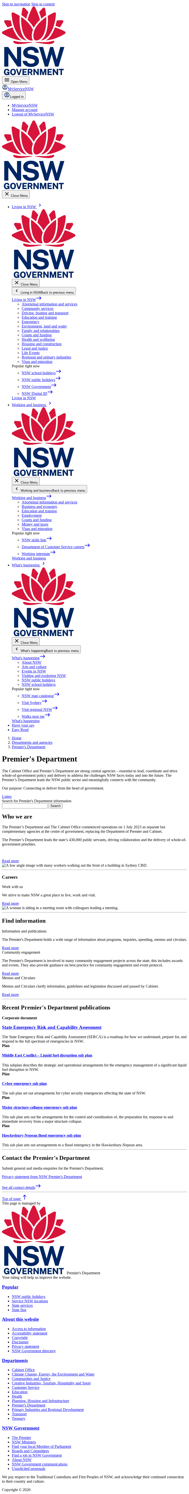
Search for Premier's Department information (36, 801)
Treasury (18, 1418)
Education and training (39, 317)
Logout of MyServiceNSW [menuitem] (33, 114)
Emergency (30, 322)
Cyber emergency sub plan (24, 1083)
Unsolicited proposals (28, 1468)
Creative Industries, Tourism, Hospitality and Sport (51, 1383)
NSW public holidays (38, 680)
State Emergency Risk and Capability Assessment (51, 1027)
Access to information (29, 1329)
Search (55, 806)
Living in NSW (27, 300)
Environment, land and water (44, 326)
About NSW (31, 662)
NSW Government (20, 1428)
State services (22, 1305)
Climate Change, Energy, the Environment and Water (53, 1374)
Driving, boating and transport (45, 313)
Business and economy (39, 506)
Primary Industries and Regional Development (48, 1410)
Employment (32, 515)
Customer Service (25, 1387)
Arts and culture (34, 667)
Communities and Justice (31, 1379)
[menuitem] (25, 105)
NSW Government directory (34, 1351)
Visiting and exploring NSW (44, 676)
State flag (19, 1310)
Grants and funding (37, 335)
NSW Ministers (24, 1442)
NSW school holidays (39, 684)
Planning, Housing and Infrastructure (40, 1401)
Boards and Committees (30, 1451)
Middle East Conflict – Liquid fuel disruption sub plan (47, 1055)
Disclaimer (20, 1342)
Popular (10, 1287)
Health (17, 1396)
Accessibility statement (29, 1333)
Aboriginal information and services (49, 304)
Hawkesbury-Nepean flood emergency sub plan (41, 1135)
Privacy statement (25, 1346)
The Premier (21, 1438)
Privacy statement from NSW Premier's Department (42, 1177)
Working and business (32, 498)
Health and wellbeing (38, 339)
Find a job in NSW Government (37, 1455)
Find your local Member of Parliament (41, 1446)
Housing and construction (42, 344)
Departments (15, 1360)
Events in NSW (34, 671)
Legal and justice (35, 348)
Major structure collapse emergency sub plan (39, 1107)
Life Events (31, 353)
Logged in (17, 97)
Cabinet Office (23, 1370)
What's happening (29, 658)
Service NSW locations (30, 1301)
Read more (10, 861)
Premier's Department (28, 1405)
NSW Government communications (39, 1464)
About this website (20, 1319)
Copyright (20, 1338)
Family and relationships (41, 331)
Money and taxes (35, 524)
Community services (37, 308)
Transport (19, 1414)
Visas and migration (37, 361)
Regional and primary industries (46, 357)
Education (20, 1392)
